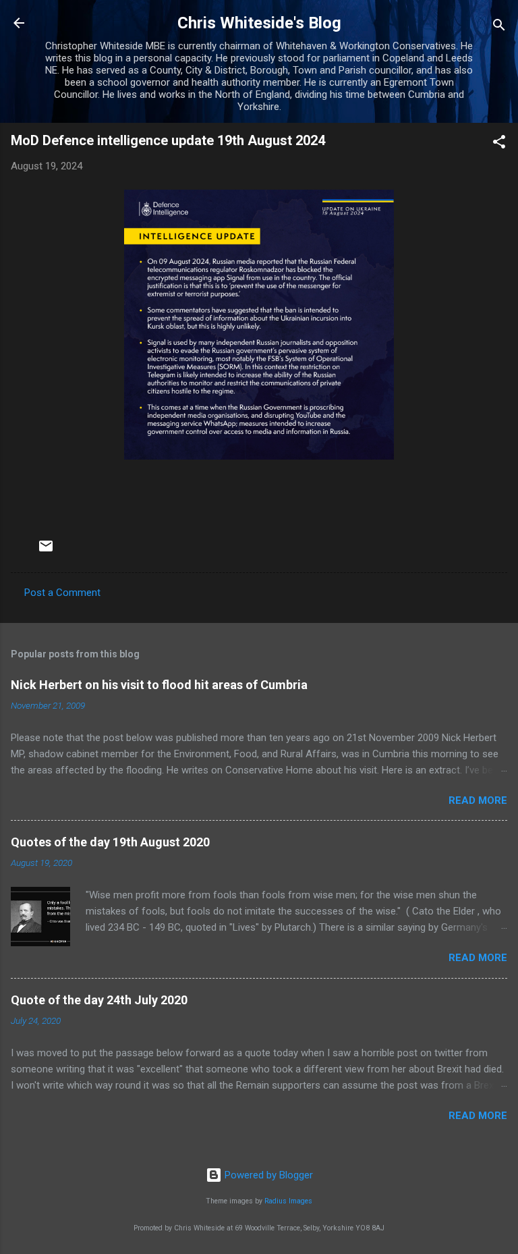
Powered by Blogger (267, 1175)
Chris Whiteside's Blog (259, 22)
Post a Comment (62, 593)
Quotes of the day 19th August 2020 (110, 842)
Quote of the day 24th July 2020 (99, 1000)
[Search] (499, 27)
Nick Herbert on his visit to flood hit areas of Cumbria (159, 685)
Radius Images (288, 1201)
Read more (478, 800)
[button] (499, 144)
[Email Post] (46, 551)
